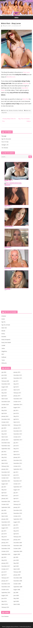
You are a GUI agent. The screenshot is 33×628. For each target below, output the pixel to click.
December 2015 (18, 375)
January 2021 (5, 498)
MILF (3, 354)
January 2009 (17, 575)
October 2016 (5, 589)
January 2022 (5, 469)
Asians (3, 319)
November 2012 (18, 463)
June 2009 (16, 560)
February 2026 (5, 381)
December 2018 (6, 545)
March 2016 (5, 604)
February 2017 (5, 578)
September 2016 (6, 592)
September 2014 (18, 404)
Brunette (15, 110)
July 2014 (16, 410)
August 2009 (17, 554)
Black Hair (5, 110)
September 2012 (18, 469)
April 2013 (16, 451)
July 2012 (16, 472)
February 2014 (17, 425)
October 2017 (5, 569)
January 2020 (5, 519)
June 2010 (16, 528)
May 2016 (4, 601)
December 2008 (18, 578)
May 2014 (16, 416)
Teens (3, 360)
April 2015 (16, 387)
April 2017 (4, 575)
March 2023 (5, 437)
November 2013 (18, 434)
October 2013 (17, 437)
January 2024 (5, 416)
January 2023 (5, 439)
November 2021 (6, 475)
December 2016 (6, 583)
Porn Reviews (5, 616)
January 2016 (17, 372)
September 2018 (6, 554)
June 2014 (16, 413)
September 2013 (18, 439)
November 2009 (18, 545)
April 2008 (16, 601)
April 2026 (4, 378)
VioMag (7, 626)
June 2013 (16, 445)
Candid (3, 345)
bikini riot (28, 110)
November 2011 (18, 481)
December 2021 (6, 472)
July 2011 (16, 492)
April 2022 (4, 460)
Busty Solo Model (6, 342)
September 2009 (18, 551)
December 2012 (18, 460)
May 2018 (4, 560)
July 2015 (16, 381)
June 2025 (4, 390)
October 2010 (17, 516)
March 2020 (5, 516)
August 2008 (17, 589)
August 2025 (5, 387)
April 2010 (16, 533)
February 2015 (17, 393)
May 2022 (4, 457)
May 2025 (4, 393)
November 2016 (6, 586)
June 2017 (4, 572)
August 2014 (17, 407)
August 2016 (5, 595)
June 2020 (4, 513)
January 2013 (17, 457)
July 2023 (4, 428)
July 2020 (4, 510)
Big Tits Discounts (6, 139)
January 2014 (17, 428)
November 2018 (6, 548)
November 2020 (6, 501)
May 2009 (16, 563)
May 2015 (16, 384)
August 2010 (17, 522)
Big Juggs (4, 136)
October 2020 (5, 504)
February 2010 (17, 536)
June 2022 (4, 454)
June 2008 (16, 595)
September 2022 (6, 448)
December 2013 (18, 431)
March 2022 (5, 463)
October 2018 (5, 551)
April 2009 (16, 566)
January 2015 (17, 395)
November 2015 (18, 378)
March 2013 (17, 454)
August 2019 (5, 528)
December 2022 (6, 442)
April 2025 (4, 395)
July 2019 (4, 531)
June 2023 (4, 431)
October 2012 (17, 466)
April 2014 (16, 419)
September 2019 (6, 525)
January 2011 (17, 507)
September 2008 (18, 586)
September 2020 (6, 507)
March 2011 (17, 501)
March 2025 (5, 398)
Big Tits (3, 322)
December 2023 (6, 419)
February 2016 (5, 607)
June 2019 (4, 533)
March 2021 (5, 495)
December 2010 (18, 510)
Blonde (11, 110)
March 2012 (17, 478)
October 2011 (17, 484)
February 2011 (17, 504)
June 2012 (16, 475)
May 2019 (4, 536)
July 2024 (4, 407)
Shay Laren (26, 72)
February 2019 (5, 539)
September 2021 (6, 481)
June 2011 (16, 495)
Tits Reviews (5, 147)
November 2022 (6, 445)
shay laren (4, 112)
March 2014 (17, 422)
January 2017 (5, 581)
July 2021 (4, 487)
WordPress (28, 626)
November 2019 (6, 522)
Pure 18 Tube (5, 142)
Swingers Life (5, 144)
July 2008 (16, 592)
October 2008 (17, 583)
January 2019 (5, 542)
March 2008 (17, 604)
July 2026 (4, 372)
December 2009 (18, 542)
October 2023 (5, 422)
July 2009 (16, 557)
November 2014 (18, 398)
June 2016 (4, 598)
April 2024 (4, 413)
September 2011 (18, 487)
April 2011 (16, 498)
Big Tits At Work (6, 325)
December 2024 (6, 401)
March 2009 (17, 569)
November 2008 (18, 581)
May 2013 (16, 448)
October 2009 (17, 548)
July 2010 (16, 525)
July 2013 (16, 442)
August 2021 (5, 484)
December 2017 (6, 566)
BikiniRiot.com (11, 77)
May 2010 (16, 531)
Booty (3, 333)
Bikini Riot (26, 83)
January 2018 (5, 563)
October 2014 (17, 401)
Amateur (4, 316)
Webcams (4, 363)
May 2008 (16, 598)
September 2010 (18, 519)
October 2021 (5, 478)
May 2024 (4, 410)
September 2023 (6, 425)
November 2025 (6, 384)
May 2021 (4, 489)
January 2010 (17, 539)
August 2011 (17, 489)
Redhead (20, 110)
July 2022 (4, 451)
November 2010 (18, 513)
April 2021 (4, 492)
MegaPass (4, 351)
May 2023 (4, 434)
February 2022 (5, 466)
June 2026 (4, 375)
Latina (3, 348)
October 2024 (5, 404)
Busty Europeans (6, 339)
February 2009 (17, 572)
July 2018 (4, 557)
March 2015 (17, 390)
